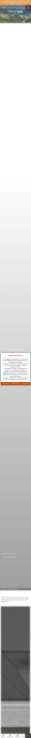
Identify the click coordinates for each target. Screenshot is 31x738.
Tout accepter (25, 383)
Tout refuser (6, 383)
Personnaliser (15, 383)
